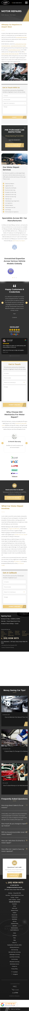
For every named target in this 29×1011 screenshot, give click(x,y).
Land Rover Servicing (14, 957)
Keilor (2, 631)
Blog (15, 940)
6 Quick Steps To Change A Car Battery (16, 751)
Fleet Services (8, 198)
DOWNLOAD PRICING (13, 497)
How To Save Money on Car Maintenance (15, 785)
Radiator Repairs (9, 205)
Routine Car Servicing (10, 190)
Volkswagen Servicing (15, 954)
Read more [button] (5, 352)
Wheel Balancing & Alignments (12, 201)
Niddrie (10, 631)
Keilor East (17, 634)
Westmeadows (25, 634)
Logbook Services (9, 185)
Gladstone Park (14, 923)
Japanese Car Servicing (10, 194)
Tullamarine (4, 634)
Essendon (17, 631)
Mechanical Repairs (9, 183)
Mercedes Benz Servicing (14, 952)
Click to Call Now (15, 1009)
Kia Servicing (14, 959)
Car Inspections (8, 203)
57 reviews (17, 331)
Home (2, 15)
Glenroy (3, 632)
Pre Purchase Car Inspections (11, 211)
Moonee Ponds (24, 631)
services (7, 15)
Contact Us (14, 966)
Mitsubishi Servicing (14, 961)
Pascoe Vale (11, 635)
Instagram (15, 974)
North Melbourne (3, 636)
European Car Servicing (10, 192)
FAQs (14, 937)
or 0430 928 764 (14, 885)
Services (14, 935)
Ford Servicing (14, 949)
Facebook (15, 972)
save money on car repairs (19, 240)
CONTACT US (13, 875)
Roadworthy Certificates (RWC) (14, 945)
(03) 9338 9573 (15, 140)
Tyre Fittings (8, 209)
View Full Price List (12, 145)
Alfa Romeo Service (14, 964)
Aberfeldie (24, 635)
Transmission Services (10, 207)
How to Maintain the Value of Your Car (16, 717)
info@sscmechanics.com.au (14, 887)
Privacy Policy (14, 968)
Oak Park (17, 632)
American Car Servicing (10, 196)
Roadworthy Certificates (10, 188)
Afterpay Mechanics (14, 947)
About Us (14, 942)
